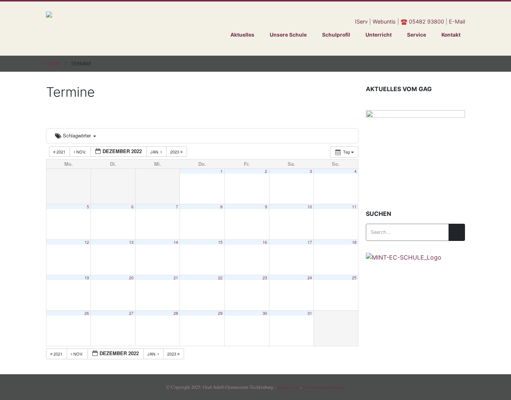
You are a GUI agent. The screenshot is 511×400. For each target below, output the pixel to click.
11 (354, 207)
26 (87, 313)
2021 (61, 152)
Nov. (81, 152)
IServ (361, 21)
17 (309, 242)
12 (87, 242)
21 (176, 277)
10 (309, 207)
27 (131, 313)
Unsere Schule (288, 35)
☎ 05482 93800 (422, 21)
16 (265, 242)
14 (176, 242)
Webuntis (384, 21)
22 (220, 277)
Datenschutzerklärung (324, 387)
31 (309, 313)
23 (265, 277)
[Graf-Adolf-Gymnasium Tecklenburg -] (121, 29)
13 (131, 242)
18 (354, 242)
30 (265, 313)
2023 (175, 152)
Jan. (155, 152)
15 (220, 242)
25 (354, 277)
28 (176, 313)
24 (309, 277)
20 (131, 277)
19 (87, 277)
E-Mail (457, 21)
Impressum (288, 387)
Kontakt (450, 35)
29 (220, 313)
